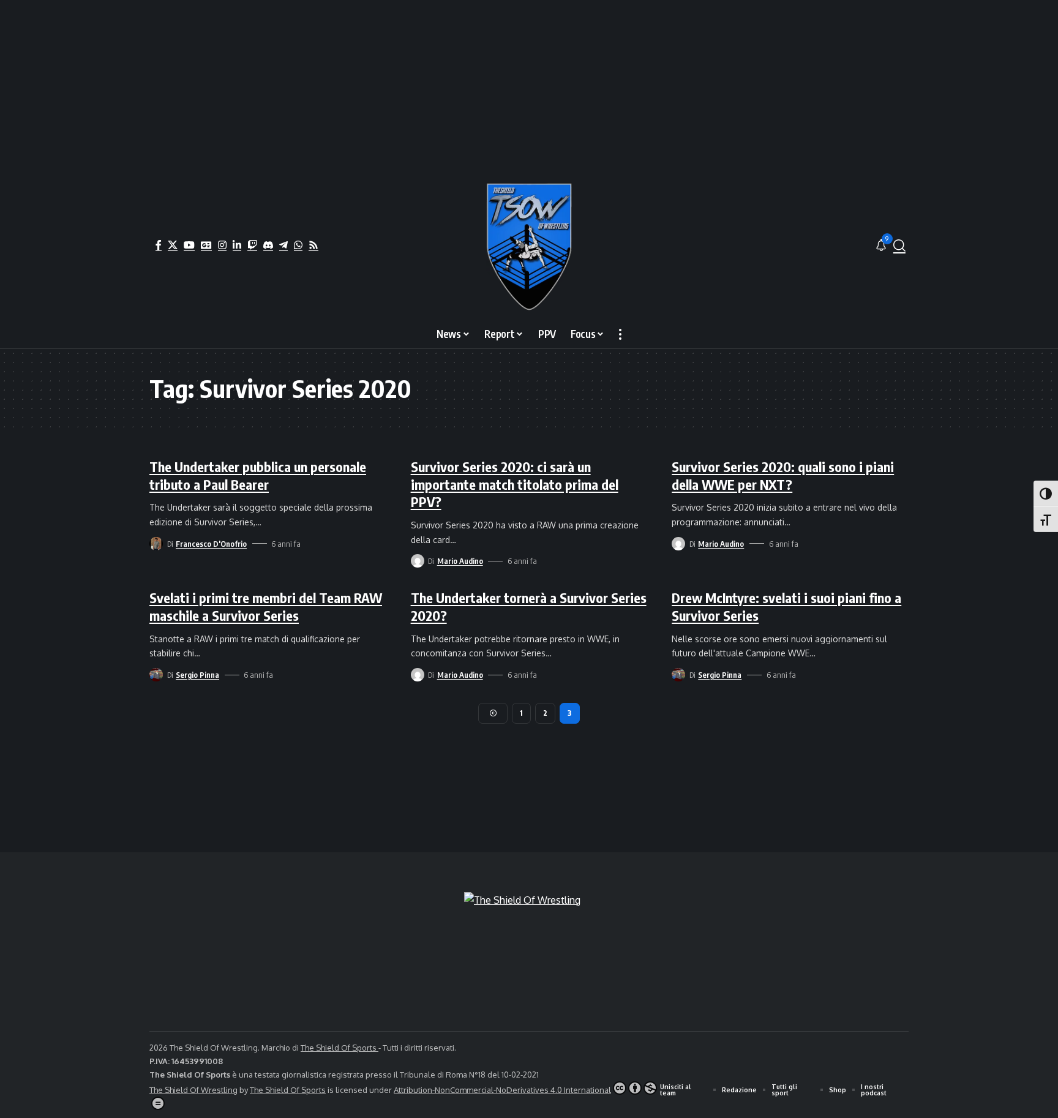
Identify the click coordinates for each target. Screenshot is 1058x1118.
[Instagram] (222, 245)
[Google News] (206, 245)
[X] (173, 245)
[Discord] (268, 245)
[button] (899, 245)
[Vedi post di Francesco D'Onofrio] (156, 543)
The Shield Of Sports (339, 1047)
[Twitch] (252, 245)
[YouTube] (189, 245)
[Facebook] (158, 245)
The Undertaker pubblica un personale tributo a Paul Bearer (257, 475)
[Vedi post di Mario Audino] (417, 561)
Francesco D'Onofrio (211, 544)
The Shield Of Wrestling (193, 1090)
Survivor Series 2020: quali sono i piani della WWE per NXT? (783, 475)
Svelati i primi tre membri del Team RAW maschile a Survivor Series (265, 606)
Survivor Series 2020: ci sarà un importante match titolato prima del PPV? (514, 484)
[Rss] (313, 245)
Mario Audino (460, 561)
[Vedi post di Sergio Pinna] (156, 674)
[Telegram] (283, 245)
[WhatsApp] (298, 245)
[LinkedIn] (237, 245)
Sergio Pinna (197, 675)
